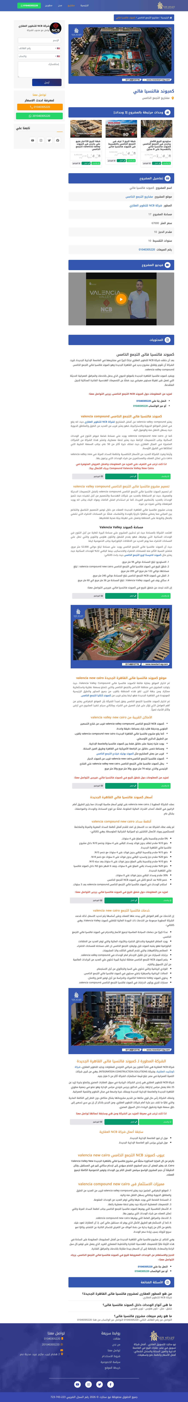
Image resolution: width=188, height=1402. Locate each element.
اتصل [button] (156, 163)
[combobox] (57, 48)
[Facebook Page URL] (110, 1384)
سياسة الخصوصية (110, 1362)
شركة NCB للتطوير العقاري (146, 205)
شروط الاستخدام (111, 1356)
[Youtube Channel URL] (77, 1384)
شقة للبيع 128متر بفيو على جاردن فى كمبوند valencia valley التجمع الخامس (88, 145)
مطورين (48, 5)
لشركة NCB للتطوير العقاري (100, 422)
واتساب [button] (165, 163)
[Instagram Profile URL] (88, 1384)
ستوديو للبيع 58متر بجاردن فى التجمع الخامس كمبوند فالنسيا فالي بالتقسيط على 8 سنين (157, 145)
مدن (60, 5)
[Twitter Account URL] (99, 1384)
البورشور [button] (145, 163)
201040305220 (41, 115)
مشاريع (71, 5)
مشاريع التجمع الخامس (148, 18)
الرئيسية (84, 5)
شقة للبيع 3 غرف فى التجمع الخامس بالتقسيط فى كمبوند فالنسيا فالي (122, 144)
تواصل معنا (114, 1350)
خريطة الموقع (112, 1367)
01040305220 (30, 6)
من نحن (116, 1344)
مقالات (116, 1338)
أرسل (46, 82)
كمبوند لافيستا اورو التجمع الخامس (142, 555)
